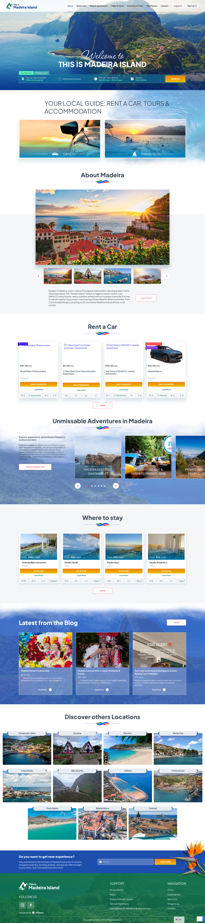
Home (70, 6)
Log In (177, 6)
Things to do (173, 903)
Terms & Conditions (119, 903)
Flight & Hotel (117, 6)
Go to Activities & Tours (35, 467)
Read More (42, 690)
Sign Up (191, 6)
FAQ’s (113, 894)
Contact (164, 6)
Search (175, 79)
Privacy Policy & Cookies (121, 899)
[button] (166, 276)
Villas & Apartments (99, 6)
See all (102, 405)
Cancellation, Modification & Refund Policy (130, 908)
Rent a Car (81, 6)
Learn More (146, 298)
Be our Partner (117, 890)
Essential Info (174, 894)
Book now (39, 571)
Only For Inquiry (38, 384)
